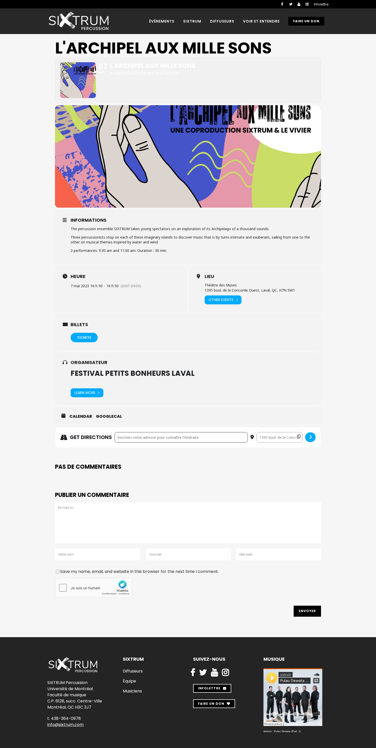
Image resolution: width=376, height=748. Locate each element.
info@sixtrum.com (65, 725)
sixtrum (267, 731)
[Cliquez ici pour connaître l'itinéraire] (310, 437)
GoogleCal (109, 416)
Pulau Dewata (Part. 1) (287, 731)
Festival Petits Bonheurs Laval (133, 373)
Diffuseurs (133, 671)
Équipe (129, 681)
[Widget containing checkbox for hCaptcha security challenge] (93, 587)
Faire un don (306, 21)
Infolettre (321, 4)
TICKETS (84, 337)
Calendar (80, 416)
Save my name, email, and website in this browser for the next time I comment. (139, 571)
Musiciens (132, 691)
